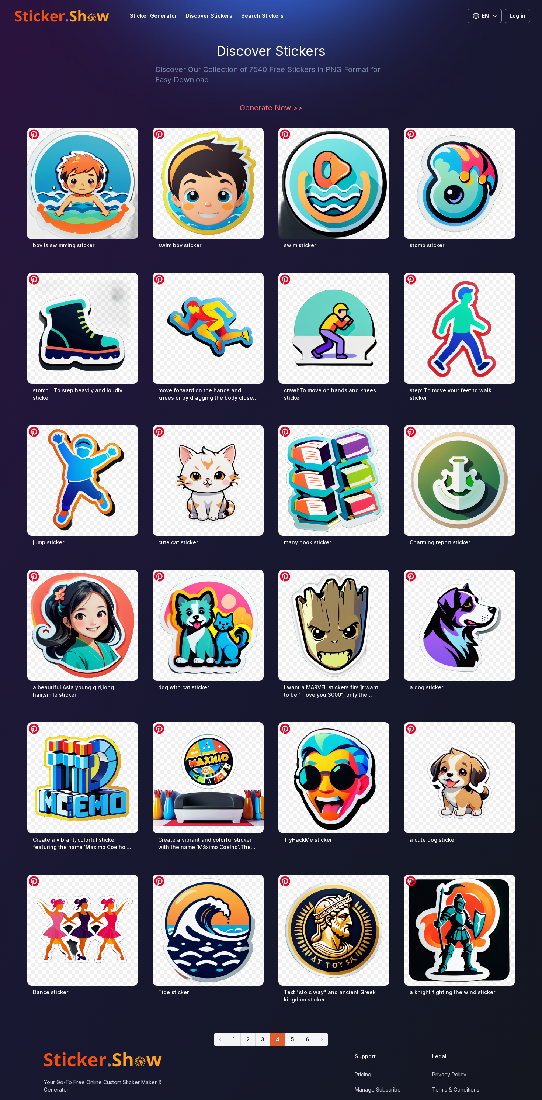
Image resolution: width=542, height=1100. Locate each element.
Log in (517, 16)
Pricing (363, 1074)
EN (485, 16)
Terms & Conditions (455, 1089)
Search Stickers (262, 16)
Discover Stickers (209, 16)
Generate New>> (271, 107)
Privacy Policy (449, 1074)
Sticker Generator (153, 16)
